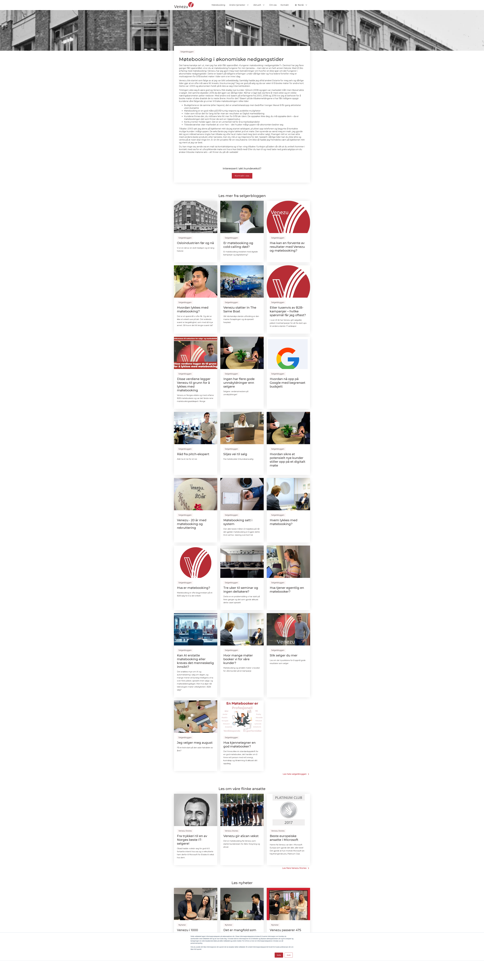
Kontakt (285, 5)
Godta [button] (279, 955)
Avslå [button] (289, 955)
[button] (239, 5)
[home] (184, 5)
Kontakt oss (242, 176)
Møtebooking (218, 5)
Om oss (273, 5)
